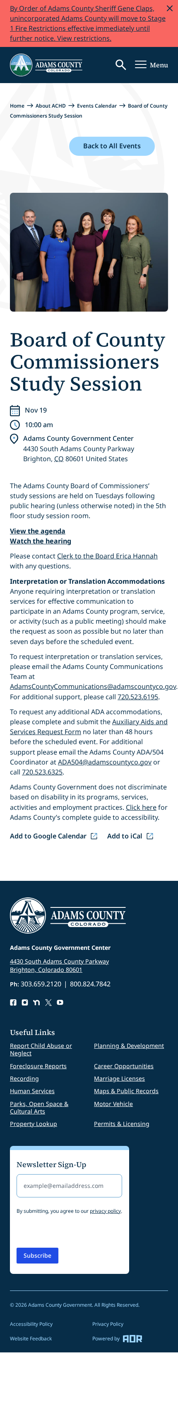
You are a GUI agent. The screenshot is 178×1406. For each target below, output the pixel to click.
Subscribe (37, 1255)
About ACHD (51, 105)
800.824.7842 (90, 983)
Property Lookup (33, 1124)
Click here (141, 807)
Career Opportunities (124, 1066)
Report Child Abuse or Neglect (41, 1049)
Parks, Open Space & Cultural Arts (39, 1107)
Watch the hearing (40, 541)
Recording (24, 1078)
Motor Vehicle (113, 1104)
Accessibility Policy (31, 1323)
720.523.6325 (42, 772)
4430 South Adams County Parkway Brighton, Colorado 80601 (59, 965)
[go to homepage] (46, 65)
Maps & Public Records (126, 1091)
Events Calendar (97, 105)
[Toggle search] (121, 65)
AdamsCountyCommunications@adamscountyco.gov (93, 686)
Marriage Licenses (119, 1078)
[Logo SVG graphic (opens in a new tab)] (48, 1002)
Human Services (32, 1091)
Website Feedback (31, 1338)
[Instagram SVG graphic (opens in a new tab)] (25, 1002)
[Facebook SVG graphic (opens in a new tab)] (13, 1002)
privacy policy (105, 1210)
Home (17, 105)
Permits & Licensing (121, 1124)
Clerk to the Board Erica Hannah (107, 555)
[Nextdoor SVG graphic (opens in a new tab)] (36, 1002)
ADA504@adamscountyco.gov (105, 762)
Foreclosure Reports (38, 1066)
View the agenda (37, 531)
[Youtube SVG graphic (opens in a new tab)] (60, 1002)
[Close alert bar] (170, 8)
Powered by (106, 1338)
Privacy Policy (107, 1323)
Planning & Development (129, 1046)
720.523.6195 (138, 696)
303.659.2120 (41, 983)
